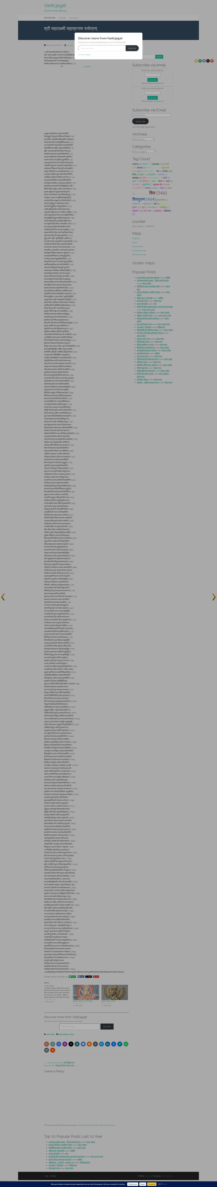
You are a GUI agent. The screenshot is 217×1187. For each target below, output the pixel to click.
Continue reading (84, 55)
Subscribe (132, 48)
